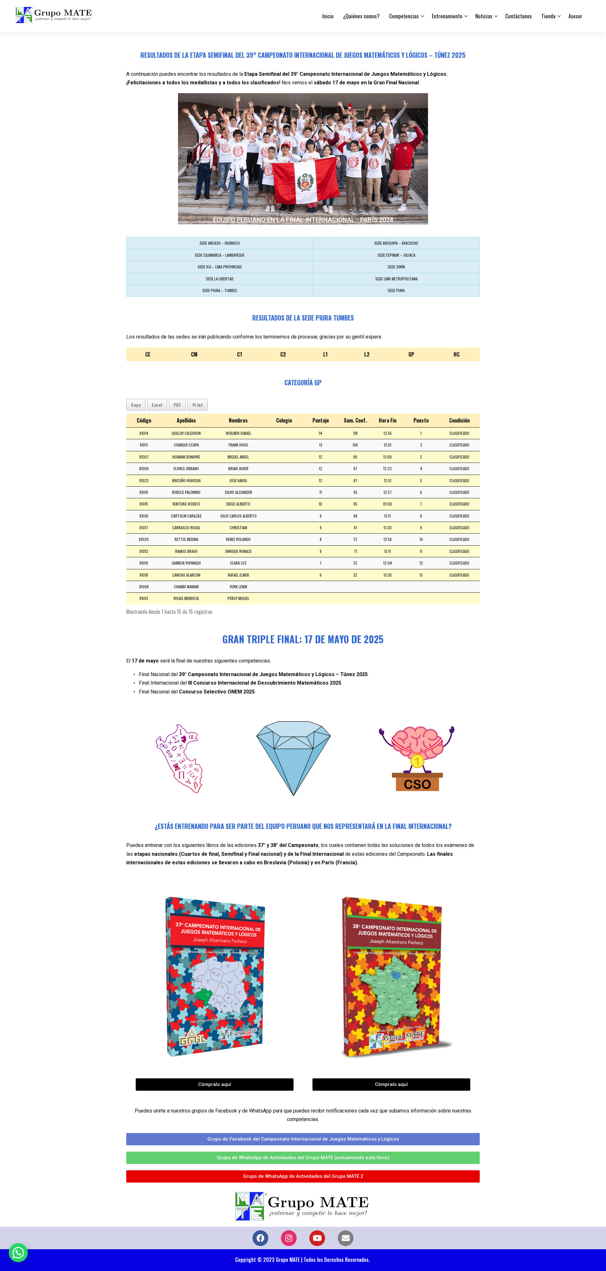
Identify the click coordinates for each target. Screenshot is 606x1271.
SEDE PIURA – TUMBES (219, 290)
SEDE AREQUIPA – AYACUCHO (396, 243)
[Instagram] (289, 1238)
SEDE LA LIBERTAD (220, 278)
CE (148, 354)
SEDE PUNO (396, 290)
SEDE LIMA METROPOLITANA (396, 278)
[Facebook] (260, 1238)
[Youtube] (317, 1238)
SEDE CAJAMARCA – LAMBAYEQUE (220, 255)
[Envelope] (346, 1238)
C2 (283, 354)
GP (411, 354)
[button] (18, 1252)
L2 (367, 354)
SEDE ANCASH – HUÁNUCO (219, 243)
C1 (239, 354)
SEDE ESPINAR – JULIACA (396, 255)
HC (457, 354)
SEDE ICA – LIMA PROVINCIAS (220, 266)
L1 (325, 354)
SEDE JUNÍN (396, 266)
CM (194, 354)
